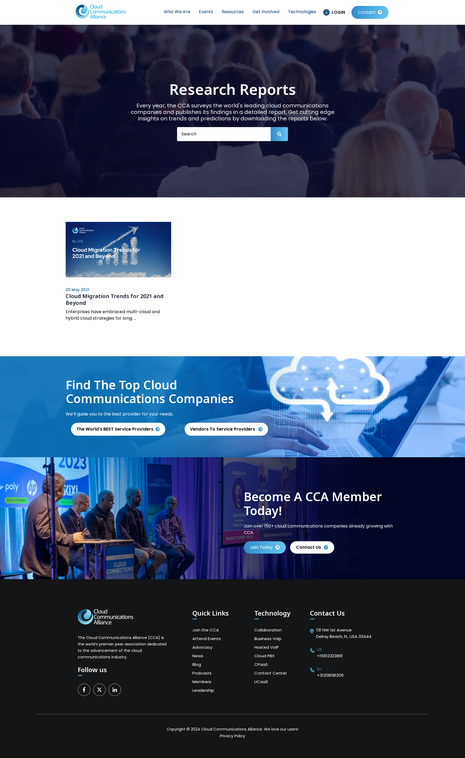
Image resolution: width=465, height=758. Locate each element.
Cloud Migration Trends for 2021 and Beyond (115, 299)
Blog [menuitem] (196, 664)
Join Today (261, 547)
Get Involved (265, 12)
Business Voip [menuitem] (267, 638)
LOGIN (338, 12)
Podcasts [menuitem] (202, 673)
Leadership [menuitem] (203, 690)
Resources (233, 12)
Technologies (302, 12)
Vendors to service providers (223, 429)
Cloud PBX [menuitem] (264, 656)
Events (206, 12)
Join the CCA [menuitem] (205, 630)
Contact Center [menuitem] (270, 673)
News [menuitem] (197, 656)
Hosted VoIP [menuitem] (266, 647)
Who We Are (177, 12)
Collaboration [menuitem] (268, 630)
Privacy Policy (232, 736)
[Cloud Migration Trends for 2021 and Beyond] (118, 250)
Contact (367, 12)
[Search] (279, 134)
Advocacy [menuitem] (202, 647)
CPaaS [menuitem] (261, 664)
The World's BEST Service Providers (114, 429)
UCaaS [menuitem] (261, 681)
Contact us (308, 547)
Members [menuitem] (201, 681)
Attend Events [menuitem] (206, 638)
